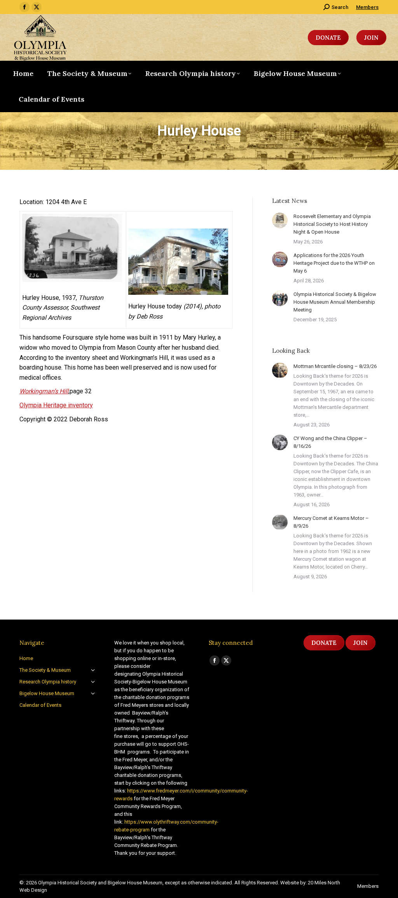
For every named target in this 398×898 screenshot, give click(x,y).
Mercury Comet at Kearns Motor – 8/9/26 (331, 522)
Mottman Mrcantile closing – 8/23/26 (335, 366)
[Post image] (280, 220)
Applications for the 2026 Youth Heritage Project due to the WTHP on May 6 (334, 263)
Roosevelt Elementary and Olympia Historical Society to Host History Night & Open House (332, 224)
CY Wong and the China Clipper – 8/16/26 (330, 442)
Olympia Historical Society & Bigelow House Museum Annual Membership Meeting (334, 302)
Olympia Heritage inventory (56, 405)
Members (367, 7)
